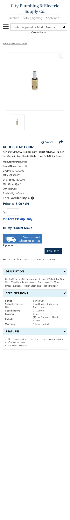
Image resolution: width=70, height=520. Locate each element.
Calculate (53, 251)
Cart (38, 32)
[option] (17, 124)
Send (49, 142)
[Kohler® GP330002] (60, 56)
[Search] (64, 27)
